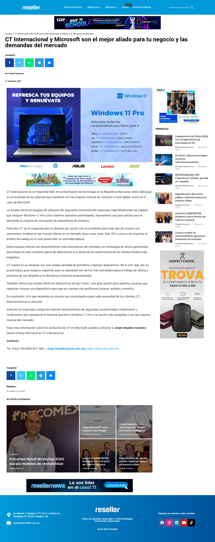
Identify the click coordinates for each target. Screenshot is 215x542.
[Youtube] (184, 522)
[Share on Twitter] (19, 62)
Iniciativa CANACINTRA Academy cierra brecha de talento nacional (190, 216)
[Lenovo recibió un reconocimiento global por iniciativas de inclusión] (163, 237)
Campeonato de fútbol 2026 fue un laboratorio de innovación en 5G (191, 139)
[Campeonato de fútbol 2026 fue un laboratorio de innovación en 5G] (163, 140)
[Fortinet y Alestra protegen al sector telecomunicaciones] (163, 159)
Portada (8, 34)
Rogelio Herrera (182, 205)
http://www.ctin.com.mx (103, 348)
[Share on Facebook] (9, 62)
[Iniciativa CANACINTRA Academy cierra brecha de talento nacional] (163, 217)
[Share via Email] (49, 62)
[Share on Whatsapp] (29, 62)
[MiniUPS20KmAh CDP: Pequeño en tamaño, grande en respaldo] (163, 179)
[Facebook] (162, 522)
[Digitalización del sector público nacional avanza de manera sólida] (163, 198)
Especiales (110, 7)
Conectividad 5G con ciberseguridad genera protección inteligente (132, 427)
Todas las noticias (72, 7)
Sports (125, 6)
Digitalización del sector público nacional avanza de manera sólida (191, 197)
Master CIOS (93, 7)
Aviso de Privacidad (107, 529)
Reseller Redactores (184, 147)
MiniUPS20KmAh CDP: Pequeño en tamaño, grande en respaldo (191, 178)
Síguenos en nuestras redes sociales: (176, 513)
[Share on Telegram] (39, 62)
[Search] (191, 7)
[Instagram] (169, 522)
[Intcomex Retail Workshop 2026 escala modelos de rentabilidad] (43, 439)
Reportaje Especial (142, 7)
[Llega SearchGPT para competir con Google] (98, 422)
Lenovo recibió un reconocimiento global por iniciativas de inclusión (190, 236)
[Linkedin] (176, 522)
